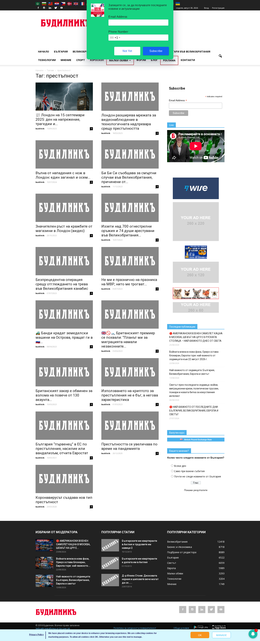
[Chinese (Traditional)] (50, 3)
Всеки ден (180, 465)
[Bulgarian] (44, 3)
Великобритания (85, 51)
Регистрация (218, 8)
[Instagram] (44, 7)
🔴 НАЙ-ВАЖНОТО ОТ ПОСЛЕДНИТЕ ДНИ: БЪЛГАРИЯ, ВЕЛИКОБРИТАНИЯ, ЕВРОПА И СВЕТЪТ (193, 410)
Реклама (169, 60)
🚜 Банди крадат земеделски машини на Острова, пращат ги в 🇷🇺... (64, 337)
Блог (154, 60)
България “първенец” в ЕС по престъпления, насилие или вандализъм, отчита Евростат (62, 448)
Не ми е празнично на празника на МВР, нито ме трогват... (129, 282)
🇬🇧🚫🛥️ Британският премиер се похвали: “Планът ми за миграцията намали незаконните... (128, 339)
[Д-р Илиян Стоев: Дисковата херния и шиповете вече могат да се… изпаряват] (110, 580)
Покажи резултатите (195, 490)
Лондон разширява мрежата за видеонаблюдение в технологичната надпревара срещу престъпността (128, 122)
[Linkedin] (50, 7)
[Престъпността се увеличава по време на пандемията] (130, 425)
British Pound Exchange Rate (197, 440)
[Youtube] (61, 7)
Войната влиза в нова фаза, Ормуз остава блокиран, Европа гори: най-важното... (73, 562)
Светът (171, 562)
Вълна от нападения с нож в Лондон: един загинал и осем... (63, 175)
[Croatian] (57, 3)
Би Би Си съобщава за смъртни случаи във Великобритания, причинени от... (128, 177)
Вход (206, 8)
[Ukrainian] (178, 3)
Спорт (80, 60)
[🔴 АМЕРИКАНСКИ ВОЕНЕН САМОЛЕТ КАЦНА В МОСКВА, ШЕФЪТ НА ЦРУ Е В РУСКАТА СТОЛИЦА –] (44, 545)
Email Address (178, 100)
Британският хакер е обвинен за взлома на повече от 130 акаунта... (64, 395)
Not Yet (127, 50)
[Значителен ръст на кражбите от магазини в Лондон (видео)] (64, 208)
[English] (76, 3)
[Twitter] (55, 7)
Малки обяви (118, 60)
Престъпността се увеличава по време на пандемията (129, 446)
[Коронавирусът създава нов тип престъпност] (64, 479)
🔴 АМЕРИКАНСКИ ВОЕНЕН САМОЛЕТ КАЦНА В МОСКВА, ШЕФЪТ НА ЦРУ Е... (73, 544)
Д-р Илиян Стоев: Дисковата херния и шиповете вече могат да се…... (140, 579)
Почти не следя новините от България (197, 476)
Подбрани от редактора (181, 552)
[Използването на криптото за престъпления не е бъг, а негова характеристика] (130, 372)
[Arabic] (38, 3)
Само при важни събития (189, 471)
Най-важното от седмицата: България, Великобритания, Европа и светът (192, 372)
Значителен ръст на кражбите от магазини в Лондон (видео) (64, 228)
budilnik (40, 128)
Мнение (66, 60)
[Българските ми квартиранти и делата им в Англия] (110, 563)
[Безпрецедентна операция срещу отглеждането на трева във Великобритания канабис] (64, 261)
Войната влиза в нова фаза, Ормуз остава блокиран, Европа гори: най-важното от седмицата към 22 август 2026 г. (193, 355)
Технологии (47, 60)
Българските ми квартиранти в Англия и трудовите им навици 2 (139, 544)
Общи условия (181, 628)
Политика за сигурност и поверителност (135, 628)
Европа (171, 568)
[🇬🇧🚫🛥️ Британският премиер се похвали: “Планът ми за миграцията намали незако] (130, 314)
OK (200, 635)
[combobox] (115, 37)
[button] (220, 56)
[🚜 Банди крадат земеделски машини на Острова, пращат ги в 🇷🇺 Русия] (64, 314)
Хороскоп (97, 60)
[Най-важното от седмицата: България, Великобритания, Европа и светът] (44, 581)
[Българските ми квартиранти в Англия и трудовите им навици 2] (110, 545)
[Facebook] (38, 7)
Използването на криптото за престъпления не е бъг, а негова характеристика (129, 395)
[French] (82, 3)
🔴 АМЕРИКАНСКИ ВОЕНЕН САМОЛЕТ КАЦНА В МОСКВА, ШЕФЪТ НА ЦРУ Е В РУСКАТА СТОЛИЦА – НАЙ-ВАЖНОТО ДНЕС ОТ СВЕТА (196, 337)
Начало (43, 51)
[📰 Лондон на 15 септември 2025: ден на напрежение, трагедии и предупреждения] (64, 97)
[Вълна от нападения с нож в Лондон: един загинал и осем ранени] (64, 154)
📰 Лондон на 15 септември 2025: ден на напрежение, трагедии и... (60, 119)
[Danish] (69, 3)
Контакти (188, 60)
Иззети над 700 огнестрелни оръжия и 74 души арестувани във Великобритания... (127, 230)
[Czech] (63, 3)
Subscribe (156, 50)
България (61, 51)
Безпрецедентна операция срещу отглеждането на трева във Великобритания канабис (62, 284)
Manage (221, 635)
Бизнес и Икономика (179, 547)
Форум (141, 60)
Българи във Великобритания (188, 51)
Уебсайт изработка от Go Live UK (53, 628)
